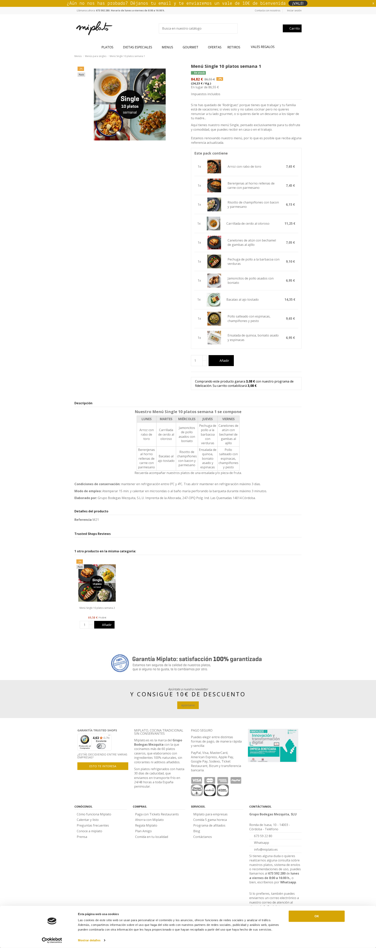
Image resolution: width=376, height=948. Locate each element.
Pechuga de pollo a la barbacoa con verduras (253, 261)
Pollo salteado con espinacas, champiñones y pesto (249, 318)
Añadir (224, 360)
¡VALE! (298, 3)
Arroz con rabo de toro (244, 166)
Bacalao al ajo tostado (242, 299)
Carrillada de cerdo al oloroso (247, 223)
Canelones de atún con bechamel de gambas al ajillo (252, 242)
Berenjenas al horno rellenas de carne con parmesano (251, 185)
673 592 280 (277, 873)
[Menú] (109, 736)
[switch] (101, 746)
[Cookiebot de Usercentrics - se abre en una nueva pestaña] (52, 940)
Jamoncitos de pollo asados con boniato (251, 280)
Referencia (83, 519)
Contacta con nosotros (267, 10)
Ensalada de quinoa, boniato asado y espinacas (253, 337)
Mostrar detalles (89, 940)
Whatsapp (288, 882)
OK (317, 916)
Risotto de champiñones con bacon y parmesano (253, 204)
